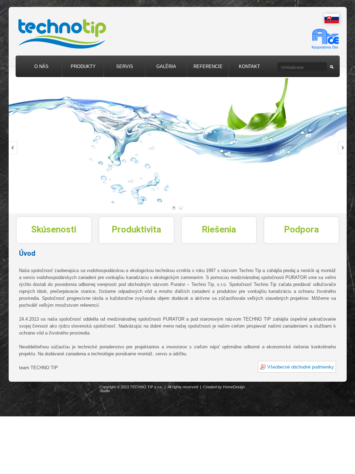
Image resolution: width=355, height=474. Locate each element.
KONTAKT (249, 66)
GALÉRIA (166, 66)
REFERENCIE (208, 66)
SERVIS (124, 66)
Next (342, 147)
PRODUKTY (83, 66)
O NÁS (41, 66)
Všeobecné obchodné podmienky (300, 367)
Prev (13, 147)
